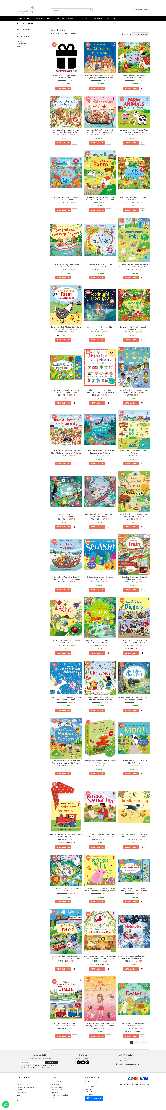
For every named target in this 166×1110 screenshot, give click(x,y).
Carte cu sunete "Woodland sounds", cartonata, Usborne (134, 328)
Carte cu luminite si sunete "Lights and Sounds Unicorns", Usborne (66, 698)
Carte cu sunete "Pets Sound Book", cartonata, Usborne (133, 198)
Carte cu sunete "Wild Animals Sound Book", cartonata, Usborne (100, 452)
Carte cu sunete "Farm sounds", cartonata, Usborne (134, 76)
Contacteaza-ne (95, 1098)
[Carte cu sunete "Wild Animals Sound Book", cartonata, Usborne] (100, 429)
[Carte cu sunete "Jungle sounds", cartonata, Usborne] (66, 491)
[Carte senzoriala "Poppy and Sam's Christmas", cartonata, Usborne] (100, 678)
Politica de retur (56, 1092)
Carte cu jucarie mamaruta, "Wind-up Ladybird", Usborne (66, 641)
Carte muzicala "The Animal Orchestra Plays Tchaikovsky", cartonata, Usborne (66, 452)
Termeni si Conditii (23, 1084)
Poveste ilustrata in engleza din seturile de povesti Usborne (66, 76)
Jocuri (19, 39)
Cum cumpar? (55, 1084)
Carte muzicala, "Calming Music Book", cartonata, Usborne (100, 515)
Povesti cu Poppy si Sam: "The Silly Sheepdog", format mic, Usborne (134, 835)
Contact (19, 1090)
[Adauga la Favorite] (74, 88)
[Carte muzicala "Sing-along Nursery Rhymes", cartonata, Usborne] (66, 240)
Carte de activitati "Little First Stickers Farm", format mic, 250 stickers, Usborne (99, 198)
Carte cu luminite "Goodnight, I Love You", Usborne (100, 328)
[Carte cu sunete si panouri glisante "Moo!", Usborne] (134, 738)
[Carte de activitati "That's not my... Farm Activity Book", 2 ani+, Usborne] (66, 305)
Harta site (20, 1100)
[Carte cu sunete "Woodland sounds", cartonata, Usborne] (134, 305)
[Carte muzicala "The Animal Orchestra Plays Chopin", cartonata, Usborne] (100, 57)
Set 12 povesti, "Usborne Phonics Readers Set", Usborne (100, 762)
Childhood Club (56, 1082)
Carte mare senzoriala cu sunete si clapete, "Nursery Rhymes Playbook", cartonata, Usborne (134, 890)
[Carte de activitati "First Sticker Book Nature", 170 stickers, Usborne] (100, 617)
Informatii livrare (56, 1087)
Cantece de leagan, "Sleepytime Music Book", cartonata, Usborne (133, 698)
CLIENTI (54, 1077)
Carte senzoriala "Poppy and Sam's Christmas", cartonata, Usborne (100, 698)
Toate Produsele (29, 23)
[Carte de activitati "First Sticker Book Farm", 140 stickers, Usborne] (134, 491)
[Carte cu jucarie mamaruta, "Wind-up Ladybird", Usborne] (66, 617)
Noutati (19, 1098)
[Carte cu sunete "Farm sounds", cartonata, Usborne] (134, 57)
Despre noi (20, 1082)
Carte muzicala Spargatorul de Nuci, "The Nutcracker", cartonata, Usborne (134, 957)
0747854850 (128, 1061)
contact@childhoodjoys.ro (128, 1064)
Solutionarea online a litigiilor (60, 1095)
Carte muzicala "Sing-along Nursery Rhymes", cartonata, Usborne (66, 266)
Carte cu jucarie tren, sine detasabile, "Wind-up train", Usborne (134, 578)
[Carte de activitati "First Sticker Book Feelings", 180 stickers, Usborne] (134, 367)
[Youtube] (83, 1062)
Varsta (19, 46)
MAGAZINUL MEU (24, 1077)
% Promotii (98, 18)
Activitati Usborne (23, 36)
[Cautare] (91, 10)
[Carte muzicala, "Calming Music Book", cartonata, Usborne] (100, 491)
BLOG (107, 18)
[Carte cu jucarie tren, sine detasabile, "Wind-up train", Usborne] (134, 554)
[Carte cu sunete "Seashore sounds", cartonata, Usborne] (66, 172)
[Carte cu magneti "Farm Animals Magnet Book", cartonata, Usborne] (134, 112)
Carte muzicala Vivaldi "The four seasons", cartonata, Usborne (100, 266)
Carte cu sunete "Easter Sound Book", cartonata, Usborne (134, 1024)
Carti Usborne (21, 34)
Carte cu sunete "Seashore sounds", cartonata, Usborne (66, 198)
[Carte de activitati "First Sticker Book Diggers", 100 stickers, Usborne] (134, 617)
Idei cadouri (21, 41)
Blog (113, 18)
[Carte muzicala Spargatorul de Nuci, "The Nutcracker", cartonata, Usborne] (134, 931)
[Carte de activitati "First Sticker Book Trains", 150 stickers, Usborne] (66, 999)
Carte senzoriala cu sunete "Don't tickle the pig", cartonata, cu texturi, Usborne (100, 890)
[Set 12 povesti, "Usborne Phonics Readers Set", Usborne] (100, 738)
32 (142, 1042)
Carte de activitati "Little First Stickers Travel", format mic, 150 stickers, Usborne (66, 957)
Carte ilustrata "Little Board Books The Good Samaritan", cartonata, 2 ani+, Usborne (99, 835)
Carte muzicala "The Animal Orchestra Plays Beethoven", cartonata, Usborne (66, 578)
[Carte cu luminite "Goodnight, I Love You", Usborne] (100, 305)
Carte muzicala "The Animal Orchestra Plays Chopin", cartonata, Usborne (99, 76)
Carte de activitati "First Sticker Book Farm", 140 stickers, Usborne (133, 515)
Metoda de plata (56, 1090)
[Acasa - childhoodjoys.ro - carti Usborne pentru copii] (28, 10)
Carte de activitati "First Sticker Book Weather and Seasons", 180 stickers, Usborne (66, 762)
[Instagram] (87, 1062)
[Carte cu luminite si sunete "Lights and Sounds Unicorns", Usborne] (66, 678)
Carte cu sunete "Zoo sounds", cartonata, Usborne (66, 890)
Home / (20, 23)
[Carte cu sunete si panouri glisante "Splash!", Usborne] (100, 554)
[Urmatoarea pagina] (145, 1042)
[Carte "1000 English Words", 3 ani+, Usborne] (134, 429)
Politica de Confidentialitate (41, 1067)
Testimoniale (21, 1092)
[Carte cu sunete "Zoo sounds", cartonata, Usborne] (66, 870)
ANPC (53, 1098)
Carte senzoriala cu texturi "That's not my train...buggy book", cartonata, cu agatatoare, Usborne (66, 835)
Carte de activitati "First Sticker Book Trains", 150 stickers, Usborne (66, 1024)
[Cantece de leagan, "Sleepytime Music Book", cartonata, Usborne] (134, 678)
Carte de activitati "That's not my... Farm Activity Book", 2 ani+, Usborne (66, 328)
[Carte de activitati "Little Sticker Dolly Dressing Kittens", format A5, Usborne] (100, 998)
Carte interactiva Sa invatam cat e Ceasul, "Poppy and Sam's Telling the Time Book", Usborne (100, 957)
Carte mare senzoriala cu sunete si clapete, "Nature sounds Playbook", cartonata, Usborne (66, 391)
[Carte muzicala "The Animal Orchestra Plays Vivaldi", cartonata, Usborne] (100, 112)
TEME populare (22, 44)
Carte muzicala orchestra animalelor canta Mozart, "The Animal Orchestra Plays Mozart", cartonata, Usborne (66, 131)
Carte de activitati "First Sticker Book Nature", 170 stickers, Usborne (100, 641)
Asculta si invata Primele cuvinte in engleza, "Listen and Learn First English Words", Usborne (100, 391)
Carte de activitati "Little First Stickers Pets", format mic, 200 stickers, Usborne (134, 266)
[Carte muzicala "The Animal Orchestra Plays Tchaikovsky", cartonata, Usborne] (66, 429)
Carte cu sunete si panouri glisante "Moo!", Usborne (133, 762)
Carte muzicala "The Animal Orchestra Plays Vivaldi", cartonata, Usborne (99, 131)
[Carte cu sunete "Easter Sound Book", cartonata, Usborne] (134, 999)
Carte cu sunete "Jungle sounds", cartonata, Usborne (66, 515)
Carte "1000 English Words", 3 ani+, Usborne (133, 452)
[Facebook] (79, 1062)
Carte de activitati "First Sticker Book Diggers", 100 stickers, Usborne (133, 641)
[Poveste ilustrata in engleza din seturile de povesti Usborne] (66, 57)
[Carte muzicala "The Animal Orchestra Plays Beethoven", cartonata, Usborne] (66, 554)
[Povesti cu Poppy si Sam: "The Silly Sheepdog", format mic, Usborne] (134, 807)
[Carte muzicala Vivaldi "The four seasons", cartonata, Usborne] (100, 240)
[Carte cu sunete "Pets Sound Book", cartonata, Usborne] (134, 173)
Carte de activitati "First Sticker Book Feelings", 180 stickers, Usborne (133, 391)
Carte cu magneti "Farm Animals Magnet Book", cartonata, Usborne (133, 131)
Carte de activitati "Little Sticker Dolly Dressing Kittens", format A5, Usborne (99, 1024)
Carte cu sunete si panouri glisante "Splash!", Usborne (100, 578)
